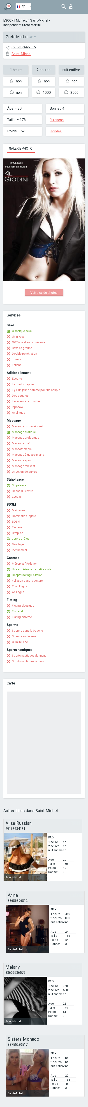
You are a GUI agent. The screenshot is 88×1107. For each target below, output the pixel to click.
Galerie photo (20, 148)
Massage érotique (24, 432)
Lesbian (17, 496)
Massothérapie (22, 449)
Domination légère (24, 516)
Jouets (16, 359)
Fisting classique (23, 605)
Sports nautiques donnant (29, 655)
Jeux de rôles (20, 538)
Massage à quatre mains (28, 454)
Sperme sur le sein (24, 636)
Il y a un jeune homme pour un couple (36, 390)
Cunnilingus (19, 586)
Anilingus (18, 592)
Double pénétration (24, 353)
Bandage (18, 544)
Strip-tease (19, 485)
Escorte (17, 378)
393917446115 (24, 47)
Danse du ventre (22, 491)
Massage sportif (23, 460)
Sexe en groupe (22, 348)
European (57, 120)
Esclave (17, 527)
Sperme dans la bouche (27, 630)
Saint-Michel (39, 20)
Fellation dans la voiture (27, 580)
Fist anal (17, 611)
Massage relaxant (23, 466)
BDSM (16, 521)
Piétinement (19, 550)
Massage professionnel (27, 426)
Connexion (71, 5)
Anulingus (18, 412)
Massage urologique (25, 437)
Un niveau (18, 336)
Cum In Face (20, 642)
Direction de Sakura (24, 471)
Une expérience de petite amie (31, 569)
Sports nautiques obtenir (28, 661)
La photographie (23, 384)
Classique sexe (22, 331)
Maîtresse (18, 510)
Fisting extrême (22, 617)
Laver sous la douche (26, 401)
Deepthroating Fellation (27, 575)
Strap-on (17, 533)
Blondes (56, 131)
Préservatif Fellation (24, 563)
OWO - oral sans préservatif (30, 342)
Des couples (20, 395)
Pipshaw (17, 407)
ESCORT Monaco (15, 20)
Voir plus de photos (44, 292)
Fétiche (16, 365)
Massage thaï (21, 443)
